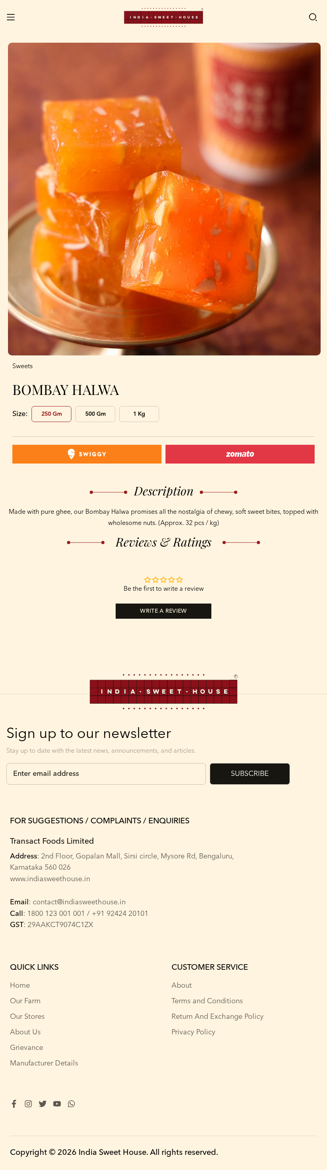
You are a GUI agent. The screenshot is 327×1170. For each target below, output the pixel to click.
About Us (25, 1032)
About (181, 985)
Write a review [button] (163, 611)
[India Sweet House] (163, 17)
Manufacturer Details (44, 1063)
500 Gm (95, 414)
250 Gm (51, 414)
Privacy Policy (193, 1032)
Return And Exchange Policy (217, 1016)
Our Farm (25, 1001)
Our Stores (27, 1016)
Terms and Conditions (207, 1001)
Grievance (26, 1048)
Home (20, 985)
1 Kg (139, 414)
